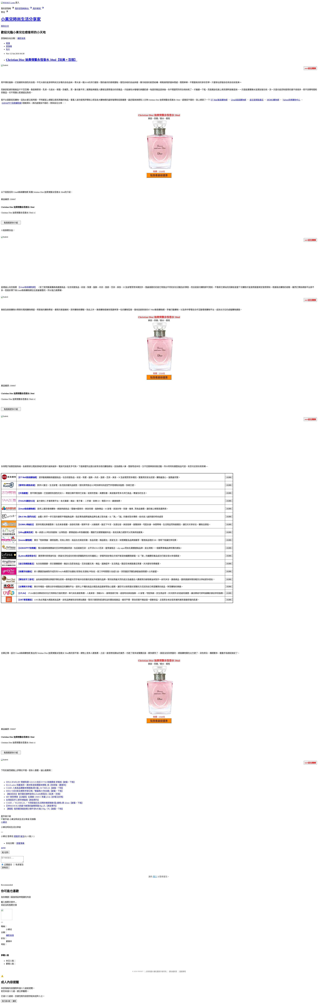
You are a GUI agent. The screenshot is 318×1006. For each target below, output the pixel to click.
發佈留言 (5, 868)
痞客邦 (17, 836)
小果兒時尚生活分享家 (21, 19)
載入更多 (5, 852)
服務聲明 (182, 971)
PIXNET (140, 971)
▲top (3, 848)
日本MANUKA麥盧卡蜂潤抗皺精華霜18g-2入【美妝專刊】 (32, 806)
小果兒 (4, 822)
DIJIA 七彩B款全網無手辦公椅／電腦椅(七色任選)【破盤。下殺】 (35, 791)
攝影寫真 (21, 38)
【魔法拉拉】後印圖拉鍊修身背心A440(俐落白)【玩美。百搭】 (33, 794)
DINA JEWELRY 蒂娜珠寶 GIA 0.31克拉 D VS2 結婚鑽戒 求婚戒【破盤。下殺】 (41, 782)
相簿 (8, 43)
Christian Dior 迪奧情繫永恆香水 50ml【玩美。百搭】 (41, 59)
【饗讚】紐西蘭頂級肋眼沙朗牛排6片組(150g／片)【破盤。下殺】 (35, 809)
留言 (22, 836)
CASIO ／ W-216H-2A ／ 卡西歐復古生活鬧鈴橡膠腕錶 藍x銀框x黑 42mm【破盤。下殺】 (44, 803)
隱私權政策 (173, 971)
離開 (14, 1001)
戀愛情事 (20, 843)
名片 (8, 49)
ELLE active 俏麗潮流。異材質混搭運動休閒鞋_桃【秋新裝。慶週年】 (36, 785)
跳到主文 (5, 26)
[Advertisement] (159, 263)
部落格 (9, 46)
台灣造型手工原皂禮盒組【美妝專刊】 (23, 800)
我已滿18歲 (6, 1001)
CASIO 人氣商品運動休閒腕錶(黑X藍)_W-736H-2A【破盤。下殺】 (35, 788)
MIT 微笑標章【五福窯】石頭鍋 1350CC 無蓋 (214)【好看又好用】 (35, 797)
